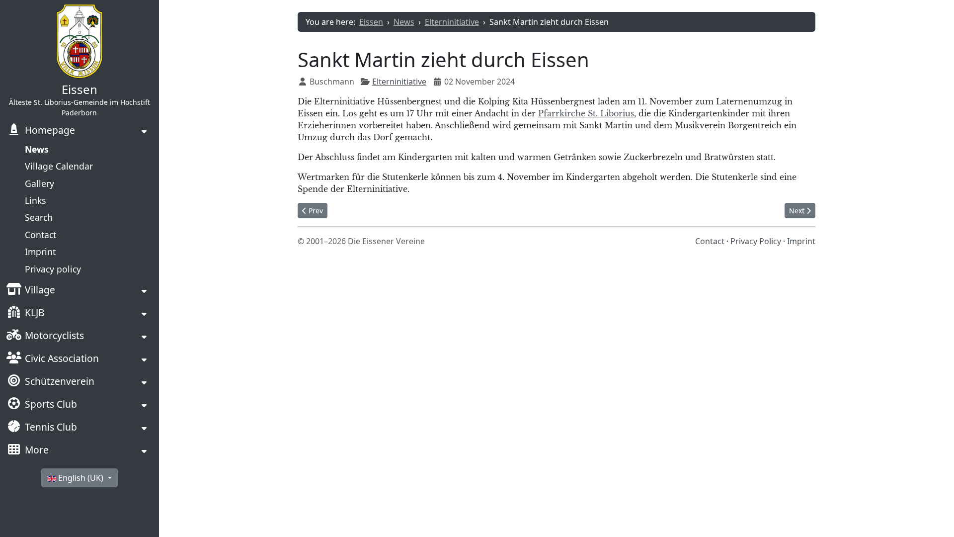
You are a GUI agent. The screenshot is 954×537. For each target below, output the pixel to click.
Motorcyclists (54, 335)
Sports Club (51, 404)
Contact (40, 235)
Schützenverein (59, 381)
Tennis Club (51, 427)
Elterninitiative (399, 81)
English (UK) (80, 477)
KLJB (34, 312)
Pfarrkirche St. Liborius (586, 113)
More (37, 449)
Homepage (50, 130)
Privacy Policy (755, 241)
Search (39, 217)
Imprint (40, 252)
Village (40, 289)
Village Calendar (59, 166)
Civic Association (62, 358)
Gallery (39, 183)
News (37, 149)
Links (35, 200)
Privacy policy (53, 269)
